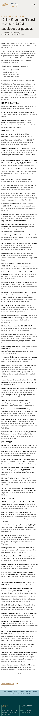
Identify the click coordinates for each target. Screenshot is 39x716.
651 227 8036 (27, 710)
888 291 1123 (29, 712)
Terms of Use (12, 712)
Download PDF (7, 683)
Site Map (4, 712)
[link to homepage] (9, 5)
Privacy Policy (6, 714)
